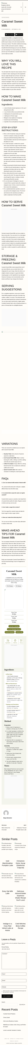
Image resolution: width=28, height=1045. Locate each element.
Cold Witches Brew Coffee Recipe (20, 926)
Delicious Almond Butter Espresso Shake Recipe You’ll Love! (20, 895)
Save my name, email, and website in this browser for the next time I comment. (14, 991)
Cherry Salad (6, 1017)
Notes (21, 642)
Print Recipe (19, 34)
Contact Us (12, 1038)
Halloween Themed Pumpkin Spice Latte (21, 827)
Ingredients (7, 642)
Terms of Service (14, 1041)
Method (15, 642)
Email (4, 980)
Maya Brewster (6, 29)
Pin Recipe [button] (18, 586)
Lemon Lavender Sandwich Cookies (12, 1030)
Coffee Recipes (5, 17)
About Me (7, 1038)
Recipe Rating (5, 947)
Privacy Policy (19, 1038)
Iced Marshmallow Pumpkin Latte (7, 863)
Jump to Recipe (10, 34)
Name (4, 974)
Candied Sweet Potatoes (9, 1013)
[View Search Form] (21, 7)
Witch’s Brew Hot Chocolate (6, 827)
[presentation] (7, 850)
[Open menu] (25, 7)
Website (4, 987)
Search (3, 1002)
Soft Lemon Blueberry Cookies (10, 1021)
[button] (21, 674)
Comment (5, 953)
